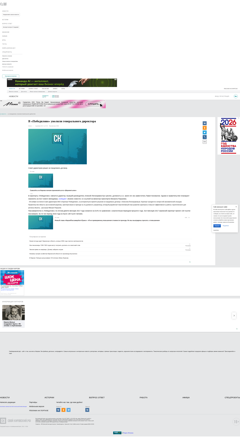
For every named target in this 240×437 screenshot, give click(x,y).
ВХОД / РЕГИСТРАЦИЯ (222, 96)
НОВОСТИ (12, 88)
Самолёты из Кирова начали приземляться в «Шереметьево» (53, 190)
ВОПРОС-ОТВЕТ (33, 88)
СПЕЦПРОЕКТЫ (232, 397)
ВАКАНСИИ (45, 88)
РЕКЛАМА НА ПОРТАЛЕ (231, 88)
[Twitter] (205, 132)
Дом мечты (24, 91)
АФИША (55, 88)
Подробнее (226, 225)
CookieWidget (216, 230)
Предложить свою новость (11, 14)
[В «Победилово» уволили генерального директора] (57, 146)
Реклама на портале (10, 76)
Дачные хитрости (52, 91)
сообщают (63, 199)
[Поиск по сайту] (1, 4)
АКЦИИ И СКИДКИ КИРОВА (10, 268)
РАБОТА (143, 397)
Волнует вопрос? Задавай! (11, 27)
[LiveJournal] (205, 137)
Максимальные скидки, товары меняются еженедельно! (10, 289)
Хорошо (217, 225)
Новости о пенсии (13, 91)
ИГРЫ (63, 88)
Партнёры (33, 402)
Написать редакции (7, 402)
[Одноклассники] (205, 128)
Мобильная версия (36, 406)
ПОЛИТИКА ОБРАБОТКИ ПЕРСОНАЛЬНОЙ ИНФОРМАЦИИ (13, 406)
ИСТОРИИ (22, 88)
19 (188, 217)
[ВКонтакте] (205, 123)
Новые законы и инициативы (37, 91)
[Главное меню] (5, 3)
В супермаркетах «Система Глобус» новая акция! (12, 286)
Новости (3, 114)
